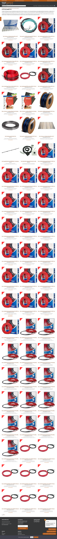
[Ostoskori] (52, 5)
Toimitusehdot (20, 533)
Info (51, 5)
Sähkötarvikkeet (4, 8)
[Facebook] (34, 521)
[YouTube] (38, 521)
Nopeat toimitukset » (35, 0)
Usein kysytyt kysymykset (21, 534)
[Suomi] (54, 5)
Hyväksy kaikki (36, 537)
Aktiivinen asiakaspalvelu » (51, 0)
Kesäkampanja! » (4, 0)
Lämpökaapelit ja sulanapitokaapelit (13, 8)
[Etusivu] (7, 4)
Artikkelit (3, 534)
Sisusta (44, 5)
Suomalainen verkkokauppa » (19, 0)
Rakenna (40, 5)
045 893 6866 (5, 524)
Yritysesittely (3, 533)
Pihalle (48, 5)
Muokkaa (32, 537)
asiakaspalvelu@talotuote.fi (6, 521)
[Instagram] (36, 521)
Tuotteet (35, 5)
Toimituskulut (20, 532)
